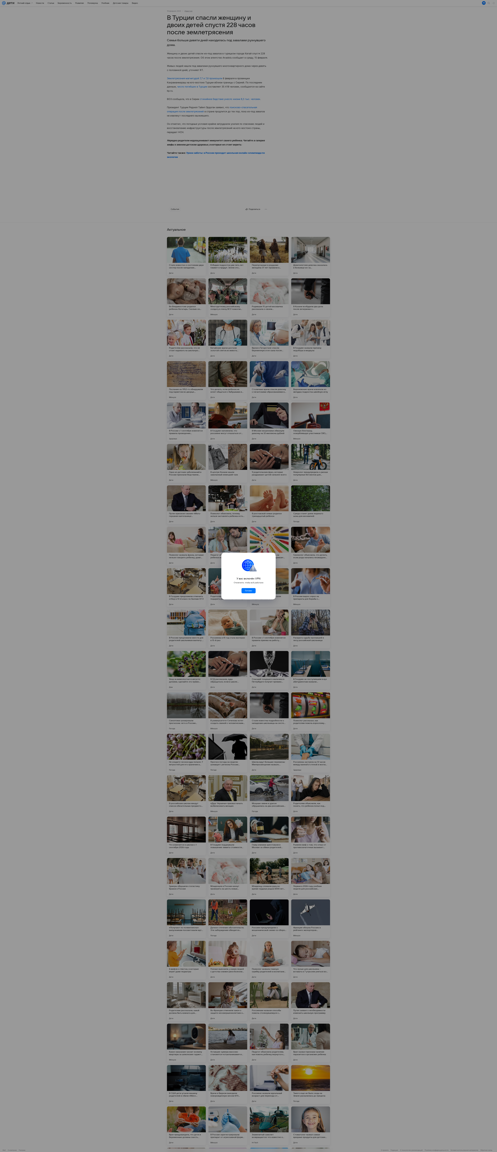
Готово (248, 591)
